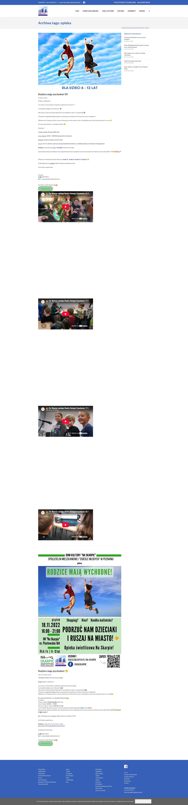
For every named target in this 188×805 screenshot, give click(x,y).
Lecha (67, 769)
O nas (77, 11)
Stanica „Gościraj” (100, 790)
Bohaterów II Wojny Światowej (47, 782)
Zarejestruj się (45, 189)
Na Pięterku (98, 784)
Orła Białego (69, 780)
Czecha (68, 771)
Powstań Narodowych (44, 775)
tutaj (64, 159)
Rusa (67, 782)
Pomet (40, 778)
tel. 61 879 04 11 (129, 790)
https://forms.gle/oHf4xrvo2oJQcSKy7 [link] (53, 726)
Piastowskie (41, 769)
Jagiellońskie (41, 771)
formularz (60, 147)
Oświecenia (41, 773)
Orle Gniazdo (99, 778)
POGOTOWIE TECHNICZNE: (125, 2)
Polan (67, 778)
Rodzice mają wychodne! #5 (53, 94)
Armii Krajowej (42, 780)
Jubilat (97, 780)
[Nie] (186, 801)
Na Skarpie (98, 769)
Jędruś (97, 775)
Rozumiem (143, 801)
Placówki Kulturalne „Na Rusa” (104, 786)
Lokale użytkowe (108, 11)
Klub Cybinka (99, 773)
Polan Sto (98, 782)
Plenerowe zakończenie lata (132, 61)
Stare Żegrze (69, 775)
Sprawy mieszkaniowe (90, 11)
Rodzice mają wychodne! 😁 (53, 671)
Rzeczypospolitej (43, 784)
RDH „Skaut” (99, 788)
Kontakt (142, 11)
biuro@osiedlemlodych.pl (135, 792)
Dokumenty (132, 11)
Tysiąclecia (69, 773)
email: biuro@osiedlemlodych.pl (69, 2)
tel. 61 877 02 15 (143, 2)
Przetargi (120, 11)
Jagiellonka (98, 771)
